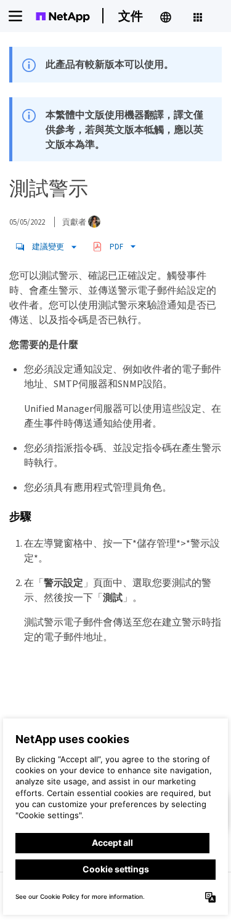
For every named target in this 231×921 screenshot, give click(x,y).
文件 (130, 15)
